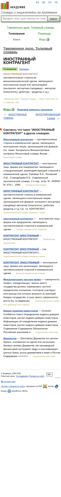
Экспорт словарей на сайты (13, 386)
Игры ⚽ (44, 39)
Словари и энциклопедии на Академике (29, 12)
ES (50, 2)
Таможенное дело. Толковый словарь (30, 27)
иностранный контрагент (18, 218)
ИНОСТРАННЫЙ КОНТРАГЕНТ (21, 163)
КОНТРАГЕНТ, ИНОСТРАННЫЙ (21, 262)
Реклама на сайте (36, 376)
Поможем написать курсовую (35, 109)
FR (56, 2)
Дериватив (10, 338)
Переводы (44, 33)
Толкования (16, 33)
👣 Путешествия (8, 381)
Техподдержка (22, 376)
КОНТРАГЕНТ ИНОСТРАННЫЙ (21, 235)
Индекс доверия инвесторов (20, 310)
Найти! (53, 18)
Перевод (24, 69)
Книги (16, 39)
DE (43, 2)
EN (37, 2)
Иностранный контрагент (18, 139)
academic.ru (13, 5)
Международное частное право (22, 279)
